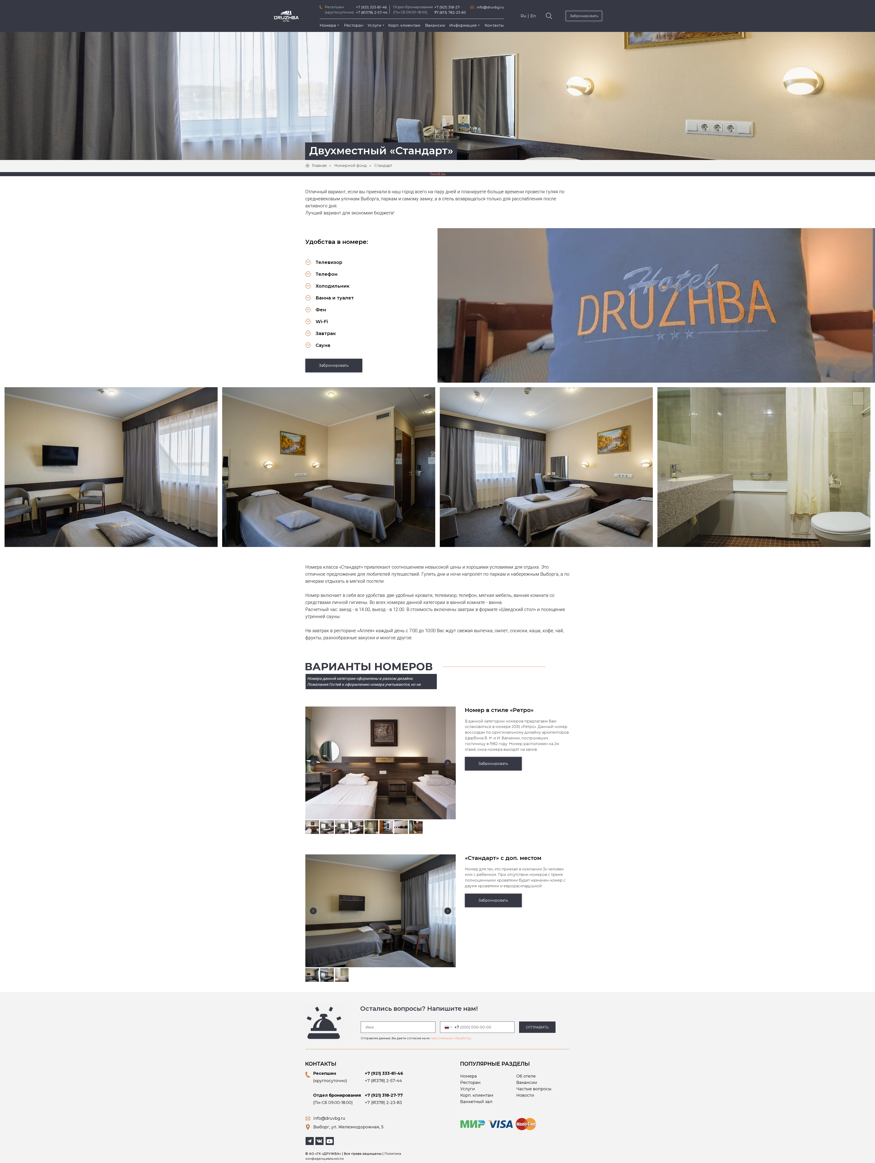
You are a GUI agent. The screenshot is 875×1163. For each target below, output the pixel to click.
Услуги (467, 1088)
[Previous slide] (313, 763)
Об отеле (526, 1076)
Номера (468, 1076)
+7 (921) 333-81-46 (371, 7)
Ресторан (470, 1082)
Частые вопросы (533, 1088)
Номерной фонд (350, 165)
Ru (523, 15)
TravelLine (437, 174)
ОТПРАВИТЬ (537, 1027)
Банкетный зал (476, 1101)
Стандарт (383, 165)
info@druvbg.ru (490, 7)
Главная (319, 165)
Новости (525, 1095)
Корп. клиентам (476, 1095)
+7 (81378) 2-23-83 (383, 1102)
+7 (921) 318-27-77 (384, 1095)
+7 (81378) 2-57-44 (371, 12)
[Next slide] (447, 763)
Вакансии (526, 1082)
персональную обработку (450, 1038)
